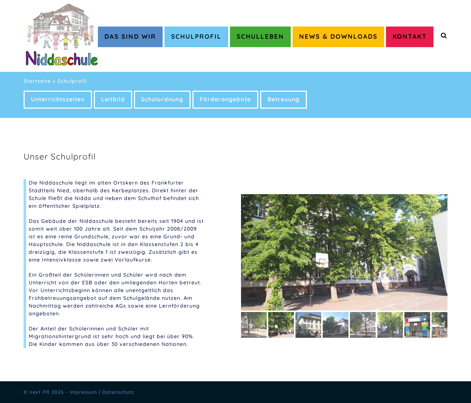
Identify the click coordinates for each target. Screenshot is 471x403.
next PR (39, 392)
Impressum (83, 392)
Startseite (37, 81)
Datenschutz (118, 392)
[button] (247, 252)
